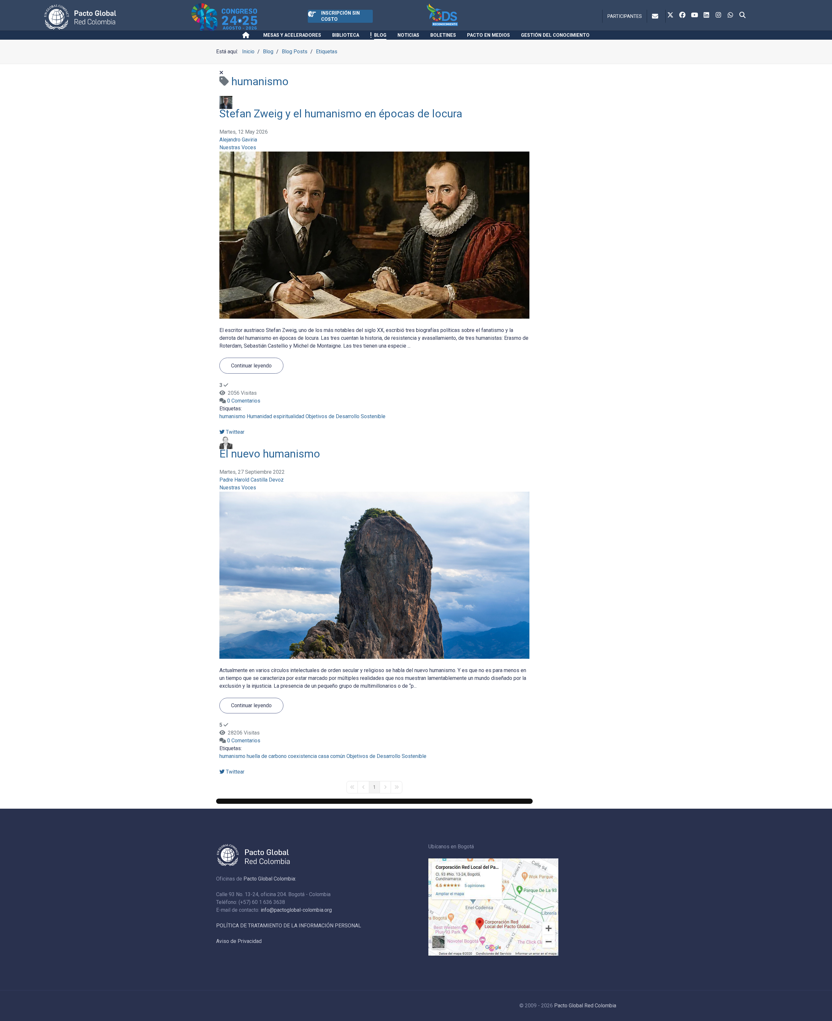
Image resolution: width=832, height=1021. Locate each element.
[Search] (743, 15)
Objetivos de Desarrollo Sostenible (345, 416)
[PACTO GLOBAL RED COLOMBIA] (116, 17)
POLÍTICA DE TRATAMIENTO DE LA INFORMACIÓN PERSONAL (288, 925)
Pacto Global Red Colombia (585, 1005)
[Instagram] (718, 15)
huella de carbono (267, 756)
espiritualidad (288, 416)
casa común (331, 756)
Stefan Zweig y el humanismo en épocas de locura (340, 113)
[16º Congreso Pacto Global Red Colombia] (249, 17)
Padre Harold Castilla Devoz (251, 480)
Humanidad (259, 416)
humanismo (232, 416)
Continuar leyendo (251, 366)
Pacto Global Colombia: (269, 879)
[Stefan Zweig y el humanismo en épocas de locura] (374, 235)
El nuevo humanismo (269, 453)
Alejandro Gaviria (238, 140)
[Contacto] (656, 16)
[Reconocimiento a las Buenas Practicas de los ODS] (470, 17)
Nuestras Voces (237, 147)
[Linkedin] (706, 15)
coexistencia (302, 756)
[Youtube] (694, 15)
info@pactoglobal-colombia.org (296, 910)
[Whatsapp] (730, 15)
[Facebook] (682, 15)
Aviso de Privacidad (239, 941)
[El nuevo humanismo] (374, 575)
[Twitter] (670, 15)
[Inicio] (247, 35)
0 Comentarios (243, 401)
